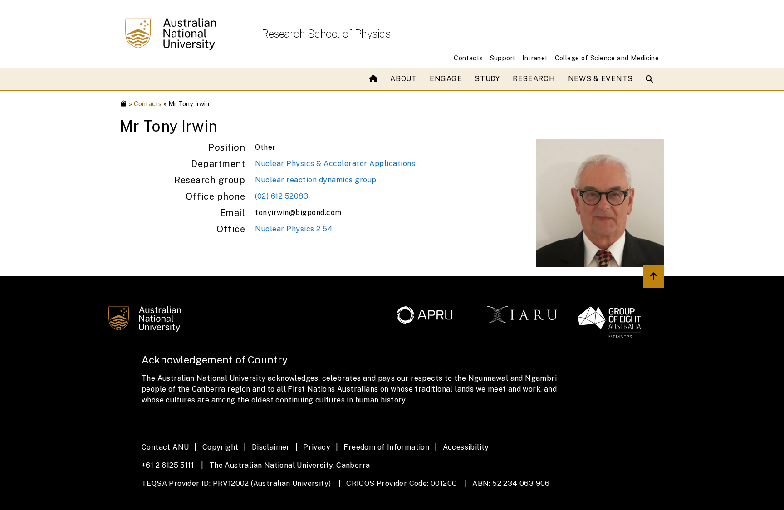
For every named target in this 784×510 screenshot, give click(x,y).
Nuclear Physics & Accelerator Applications (335, 163)
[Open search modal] (651, 79)
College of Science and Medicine (607, 58)
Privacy (316, 447)
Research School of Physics (325, 33)
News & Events (600, 78)
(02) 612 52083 (281, 196)
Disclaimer (271, 447)
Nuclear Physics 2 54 (294, 229)
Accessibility (466, 447)
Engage (446, 78)
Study (487, 78)
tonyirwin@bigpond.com (298, 212)
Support (503, 58)
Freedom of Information (386, 447)
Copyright (220, 447)
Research (534, 78)
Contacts (468, 58)
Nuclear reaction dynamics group (316, 180)
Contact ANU (165, 447)
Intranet (535, 58)
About (403, 78)
